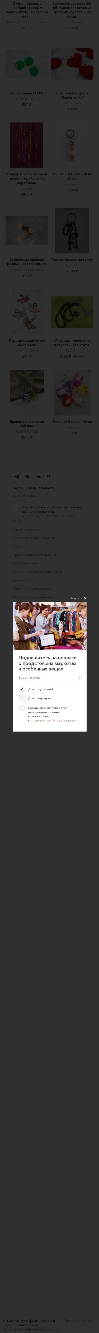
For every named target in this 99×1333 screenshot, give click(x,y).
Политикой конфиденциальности (54, 720)
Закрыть (76, 598)
